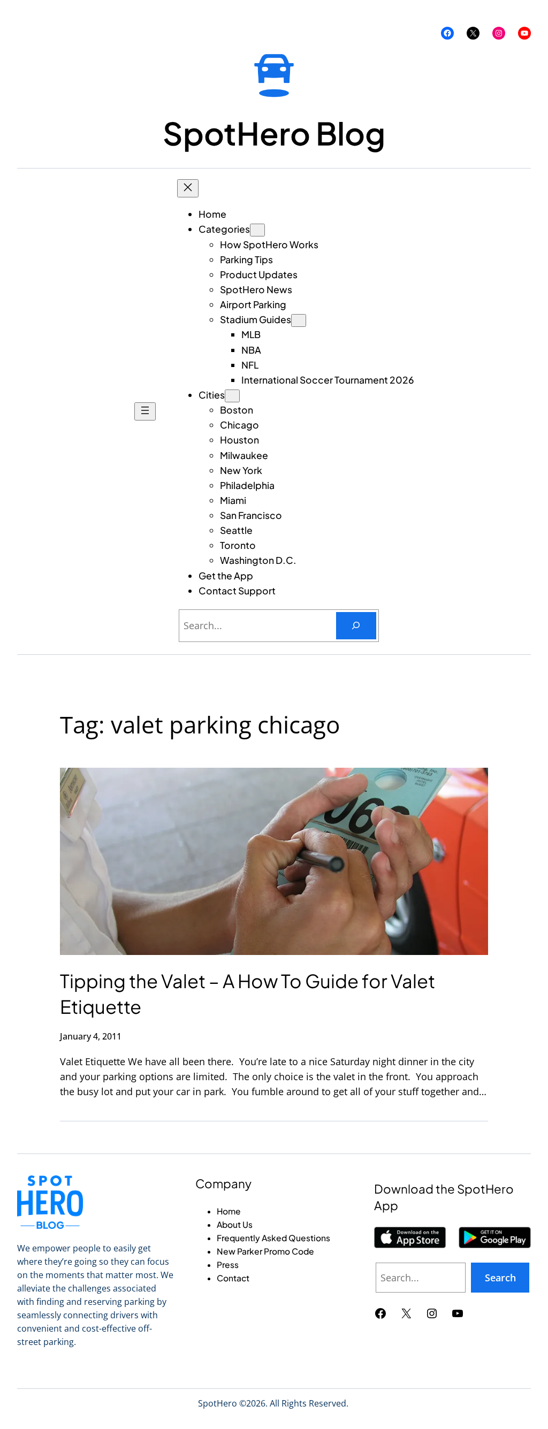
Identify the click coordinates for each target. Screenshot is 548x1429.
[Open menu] (145, 411)
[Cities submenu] (232, 395)
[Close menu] (188, 188)
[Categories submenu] (257, 230)
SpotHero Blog (274, 132)
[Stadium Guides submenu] (298, 320)
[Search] (356, 625)
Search (500, 1277)
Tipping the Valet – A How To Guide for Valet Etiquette (247, 993)
